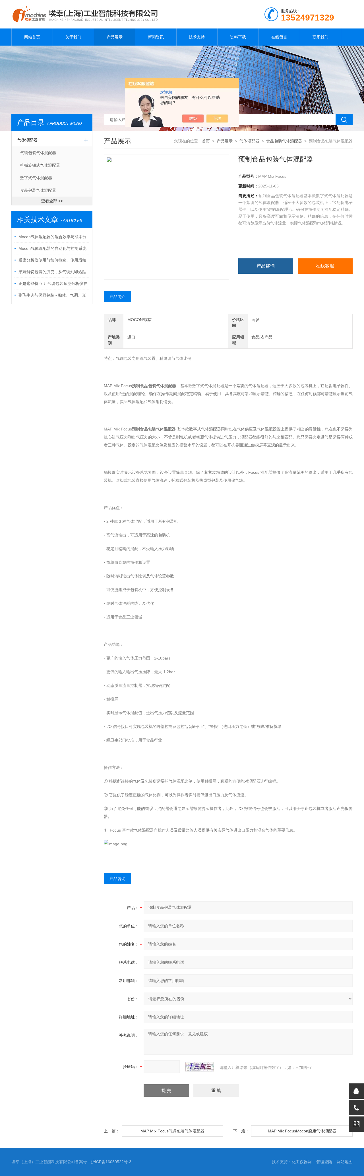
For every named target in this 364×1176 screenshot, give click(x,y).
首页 (206, 141)
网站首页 (32, 37)
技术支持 (197, 37)
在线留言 (279, 37)
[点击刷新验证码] (199, 1066)
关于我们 (73, 37)
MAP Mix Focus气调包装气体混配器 (172, 1131)
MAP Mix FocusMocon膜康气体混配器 (302, 1131)
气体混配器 (27, 140)
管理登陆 (324, 1161)
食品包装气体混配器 (38, 190)
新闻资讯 (156, 37)
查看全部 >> (52, 201)
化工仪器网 (302, 1161)
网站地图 (345, 1161)
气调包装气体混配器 (38, 152)
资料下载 (238, 37)
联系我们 (320, 37)
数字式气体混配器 (36, 177)
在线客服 (325, 266)
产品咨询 (266, 266)
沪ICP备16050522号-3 (111, 1161)
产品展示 (115, 37)
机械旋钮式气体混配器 (40, 165)
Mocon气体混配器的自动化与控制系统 (52, 248)
